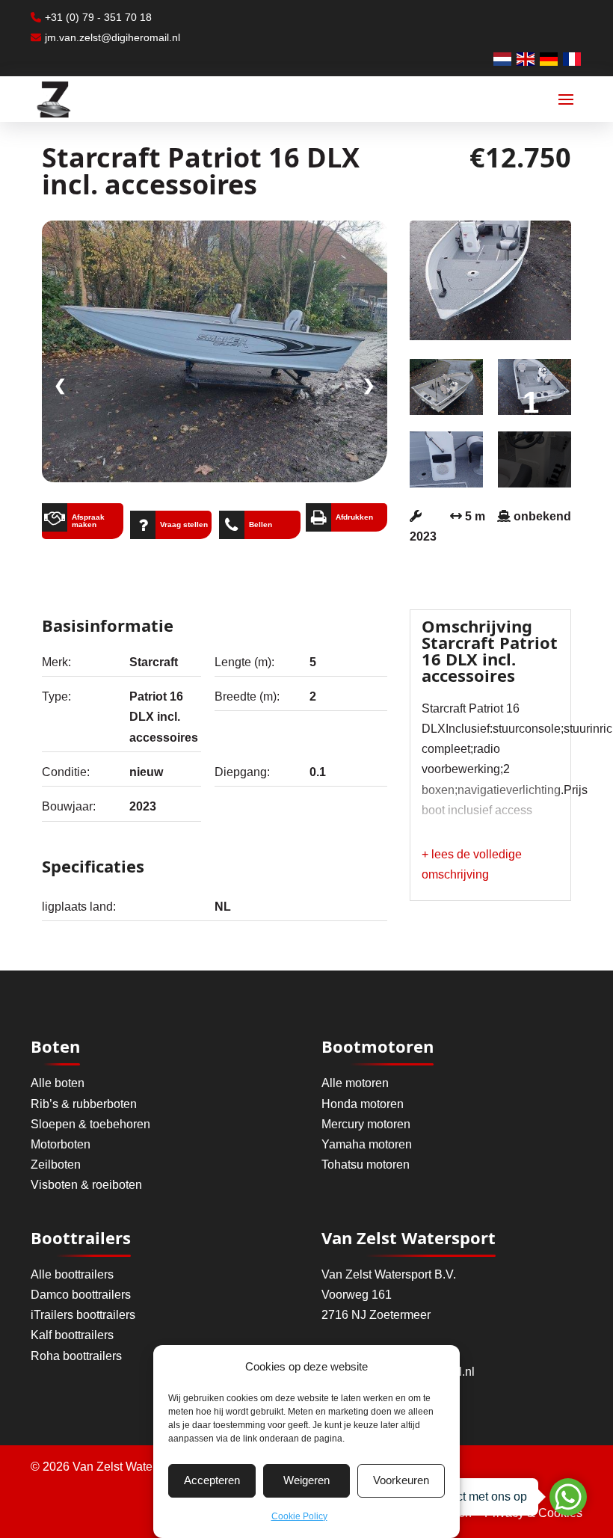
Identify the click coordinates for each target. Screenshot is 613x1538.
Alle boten (57, 1083)
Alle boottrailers (72, 1274)
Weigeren (306, 1480)
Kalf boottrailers (72, 1335)
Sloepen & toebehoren (90, 1124)
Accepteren (212, 1480)
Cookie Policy (299, 1516)
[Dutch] (503, 58)
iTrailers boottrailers (83, 1314)
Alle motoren (355, 1083)
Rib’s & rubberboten (84, 1104)
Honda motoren (362, 1104)
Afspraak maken (88, 521)
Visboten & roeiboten (86, 1184)
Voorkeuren (401, 1480)
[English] (526, 58)
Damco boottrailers (81, 1294)
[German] (549, 58)
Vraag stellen (184, 524)
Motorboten (60, 1144)
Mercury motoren (365, 1124)
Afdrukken (354, 517)
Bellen (260, 524)
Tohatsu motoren (365, 1164)
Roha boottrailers (76, 1356)
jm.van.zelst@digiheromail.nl (112, 37)
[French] (572, 58)
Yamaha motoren (366, 1144)
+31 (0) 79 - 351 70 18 (98, 17)
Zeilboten (56, 1164)
